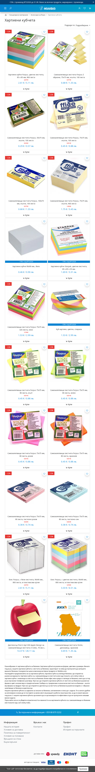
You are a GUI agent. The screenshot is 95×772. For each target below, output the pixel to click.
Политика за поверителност (17, 733)
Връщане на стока (12, 739)
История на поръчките (73, 729)
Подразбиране (82, 25)
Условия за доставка (13, 729)
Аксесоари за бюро (38, 15)
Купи (27, 89)
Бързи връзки (10, 742)
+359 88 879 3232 (53, 712)
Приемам (83, 769)
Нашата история (11, 726)
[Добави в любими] (44, 32)
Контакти (38, 726)
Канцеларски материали (18, 15)
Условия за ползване (14, 736)
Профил (67, 726)
